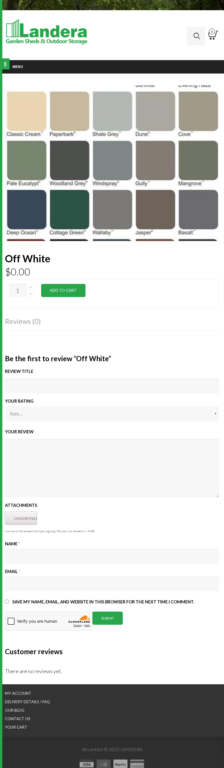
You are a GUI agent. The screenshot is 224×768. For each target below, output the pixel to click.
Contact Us (17, 718)
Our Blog (14, 710)
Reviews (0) (23, 321)
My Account (18, 693)
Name (12, 543)
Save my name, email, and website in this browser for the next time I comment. (103, 601)
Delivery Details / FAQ (27, 701)
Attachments (21, 505)
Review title (19, 371)
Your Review (19, 431)
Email (12, 571)
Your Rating (19, 401)
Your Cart (16, 727)
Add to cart (63, 290)
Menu (18, 66)
